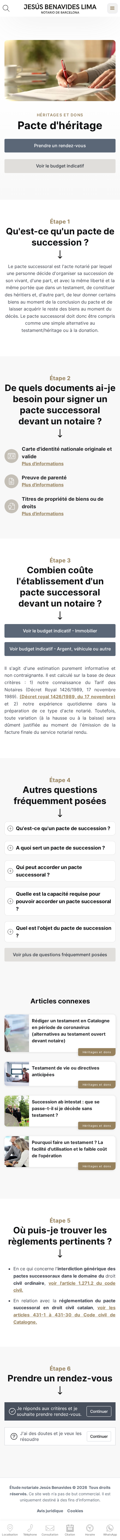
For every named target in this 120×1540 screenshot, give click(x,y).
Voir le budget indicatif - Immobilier (60, 630)
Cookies (75, 1510)
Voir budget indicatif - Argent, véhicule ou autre (60, 649)
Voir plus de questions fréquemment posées (60, 954)
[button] (112, 8)
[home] (60, 8)
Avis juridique (50, 1510)
